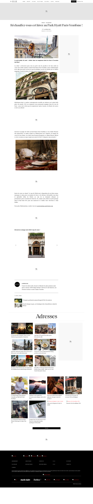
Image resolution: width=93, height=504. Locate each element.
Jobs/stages (28, 461)
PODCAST (57, 1)
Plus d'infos (53, 471)
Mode (24, 1)
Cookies (14, 467)
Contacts (41, 461)
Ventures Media (43, 464)
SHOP (73, 1)
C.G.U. (54, 461)
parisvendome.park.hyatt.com (45, 206)
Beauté (28, 1)
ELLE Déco (47, 1)
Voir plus (46, 428)
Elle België (14, 464)
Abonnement (15, 461)
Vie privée (68, 461)
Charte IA (68, 464)
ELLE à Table (40, 1)
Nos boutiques (29, 464)
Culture (34, 1)
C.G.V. (54, 464)
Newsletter (80, 1)
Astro (52, 1)
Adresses (46, 317)
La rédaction (47, 29)
